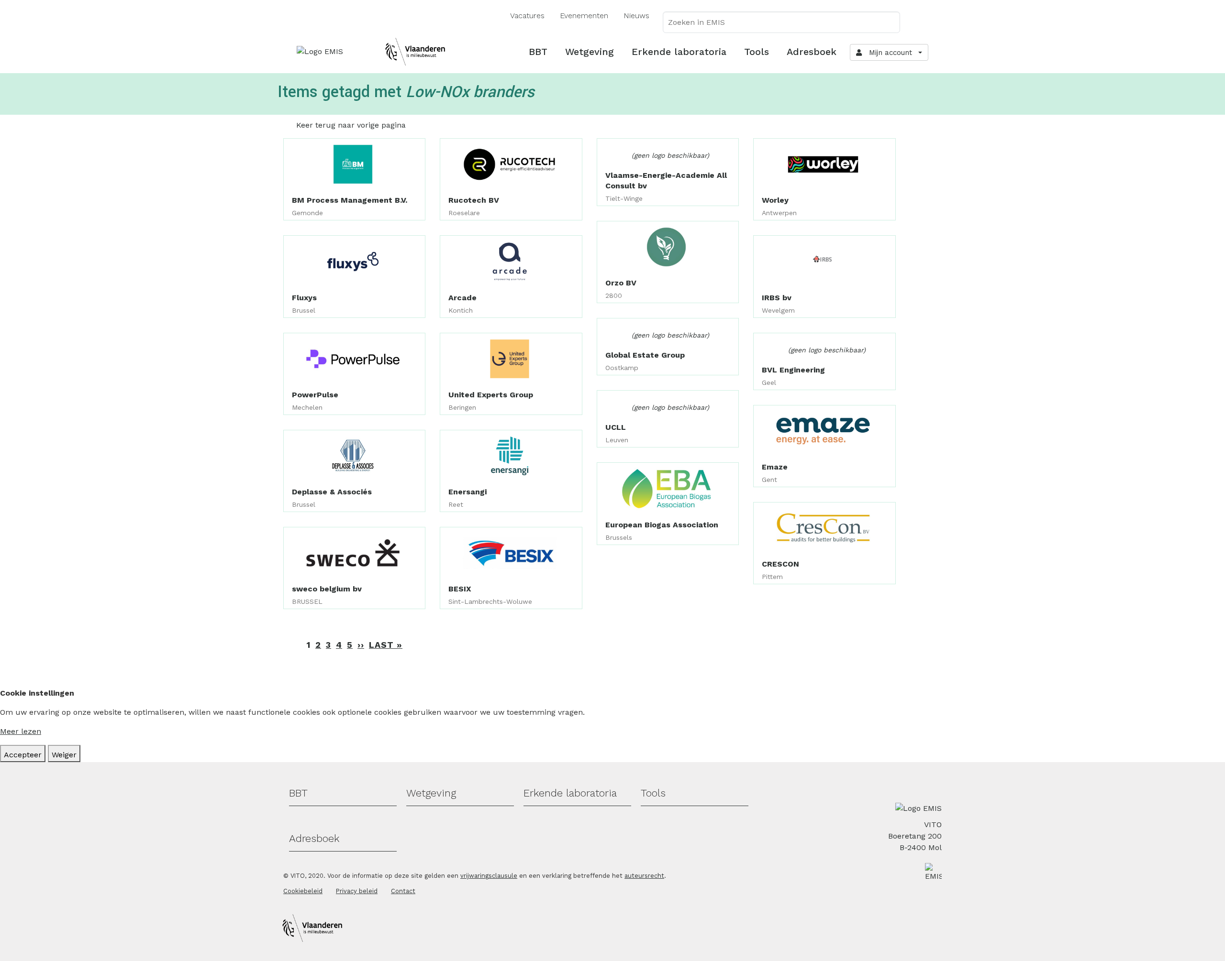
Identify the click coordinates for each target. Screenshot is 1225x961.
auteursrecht (644, 875)
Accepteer (23, 754)
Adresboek (811, 51)
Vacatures (527, 15)
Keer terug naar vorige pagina (351, 125)
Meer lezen (20, 731)
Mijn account (888, 52)
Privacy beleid (357, 891)
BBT (538, 51)
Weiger (64, 754)
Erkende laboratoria (679, 51)
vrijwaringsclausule (488, 875)
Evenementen (584, 15)
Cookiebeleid (303, 891)
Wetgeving (589, 51)
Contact (403, 891)
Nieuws (636, 15)
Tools (756, 51)
